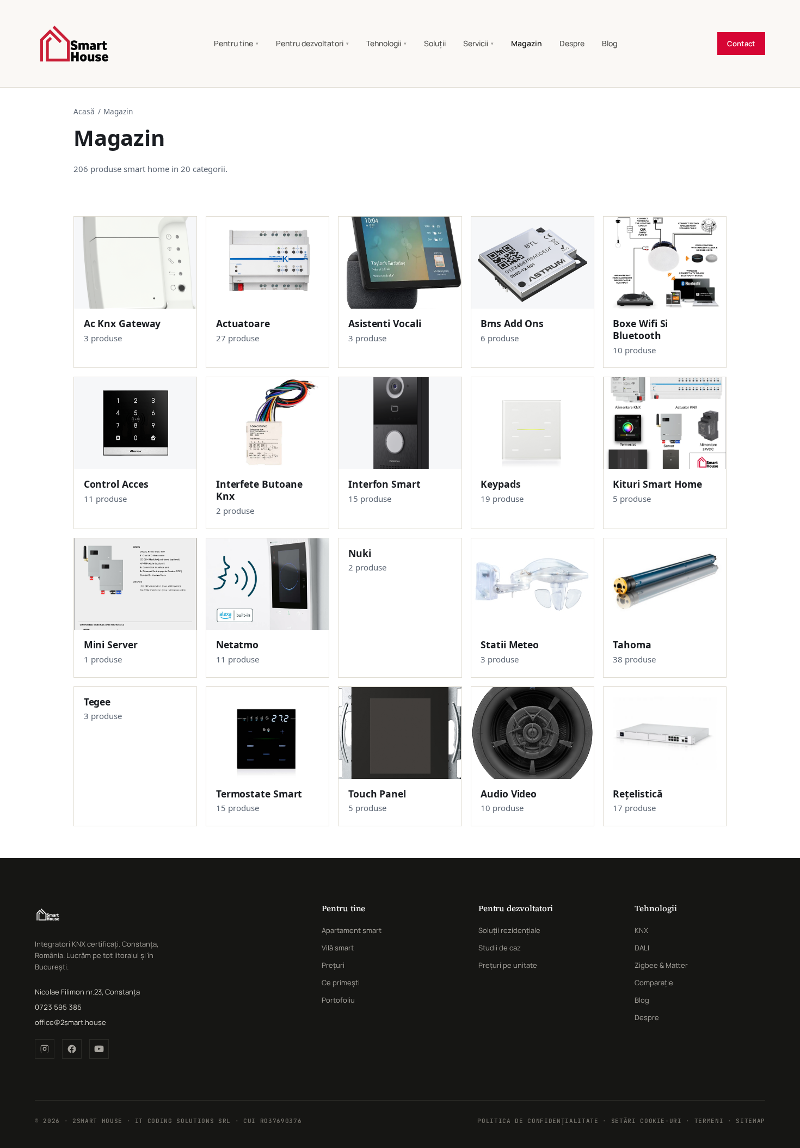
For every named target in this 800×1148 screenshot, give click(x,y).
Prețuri (333, 965)
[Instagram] (44, 1049)
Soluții (435, 43)
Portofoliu (338, 1000)
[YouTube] (99, 1049)
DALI (642, 948)
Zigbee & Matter (661, 965)
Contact (741, 43)
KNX (641, 930)
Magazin (526, 43)
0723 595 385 (58, 1007)
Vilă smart (338, 948)
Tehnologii (386, 43)
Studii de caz (499, 948)
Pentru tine (236, 43)
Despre (571, 43)
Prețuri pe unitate (507, 965)
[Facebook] (72, 1049)
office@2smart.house (70, 1022)
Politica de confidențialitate (537, 1121)
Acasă (84, 111)
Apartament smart (351, 930)
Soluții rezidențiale (509, 930)
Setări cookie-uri (646, 1121)
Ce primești (341, 982)
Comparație (654, 982)
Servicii (478, 43)
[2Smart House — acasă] (74, 43)
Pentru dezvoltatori (312, 43)
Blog (609, 43)
